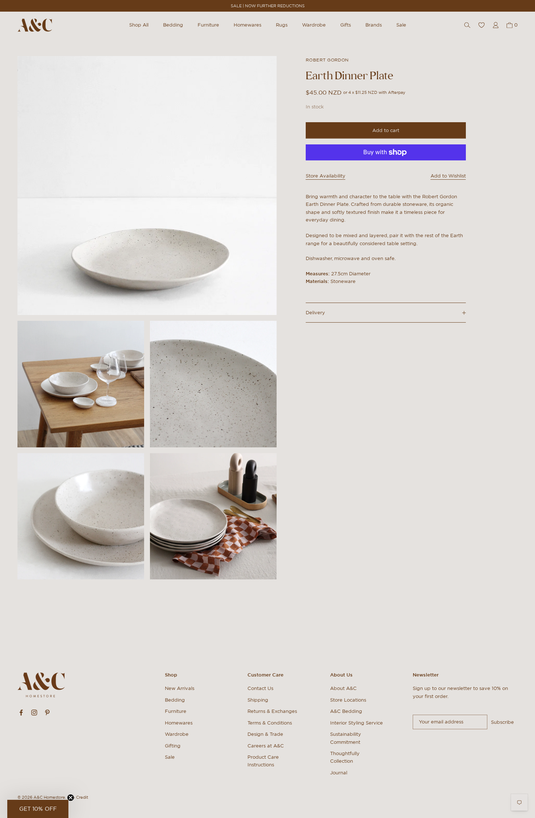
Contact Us (260, 688)
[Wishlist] (481, 25)
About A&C (343, 688)
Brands (373, 25)
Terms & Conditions (269, 723)
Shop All (138, 25)
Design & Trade (265, 734)
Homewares (247, 25)
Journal (338, 772)
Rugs (282, 25)
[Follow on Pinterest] (47, 712)
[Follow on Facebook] (21, 712)
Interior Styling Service (356, 723)
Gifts (345, 25)
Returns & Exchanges (272, 711)
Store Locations (348, 700)
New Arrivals (179, 688)
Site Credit (77, 797)
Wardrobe (314, 25)
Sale (401, 25)
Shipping (257, 700)
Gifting (173, 746)
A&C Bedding (346, 711)
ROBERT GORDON (327, 59)
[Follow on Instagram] (34, 712)
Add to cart (385, 130)
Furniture (208, 25)
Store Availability (325, 176)
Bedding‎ (175, 700)
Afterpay (396, 92)
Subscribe (502, 722)
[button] (37, 809)
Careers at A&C (265, 746)
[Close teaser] (70, 797)
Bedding (173, 25)
